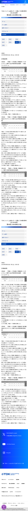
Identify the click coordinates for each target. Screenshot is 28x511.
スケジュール (5, 31)
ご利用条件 (4, 503)
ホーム (2, 4)
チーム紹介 (4, 24)
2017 (3, 42)
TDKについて (7, 4)
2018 (17, 39)
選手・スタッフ (5, 28)
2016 (10, 42)
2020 (3, 39)
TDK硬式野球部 (12, 4)
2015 (17, 42)
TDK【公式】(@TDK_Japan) (11, 433)
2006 (3, 45)
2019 (10, 39)
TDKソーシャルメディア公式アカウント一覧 (14, 463)
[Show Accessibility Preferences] (3, 507)
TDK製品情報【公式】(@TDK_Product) (13, 435)
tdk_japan (8, 452)
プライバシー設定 (14, 505)
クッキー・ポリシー (21, 503)
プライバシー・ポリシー (12, 503)
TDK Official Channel (10, 444)
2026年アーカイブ (19, 4)
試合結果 (24, 4)
